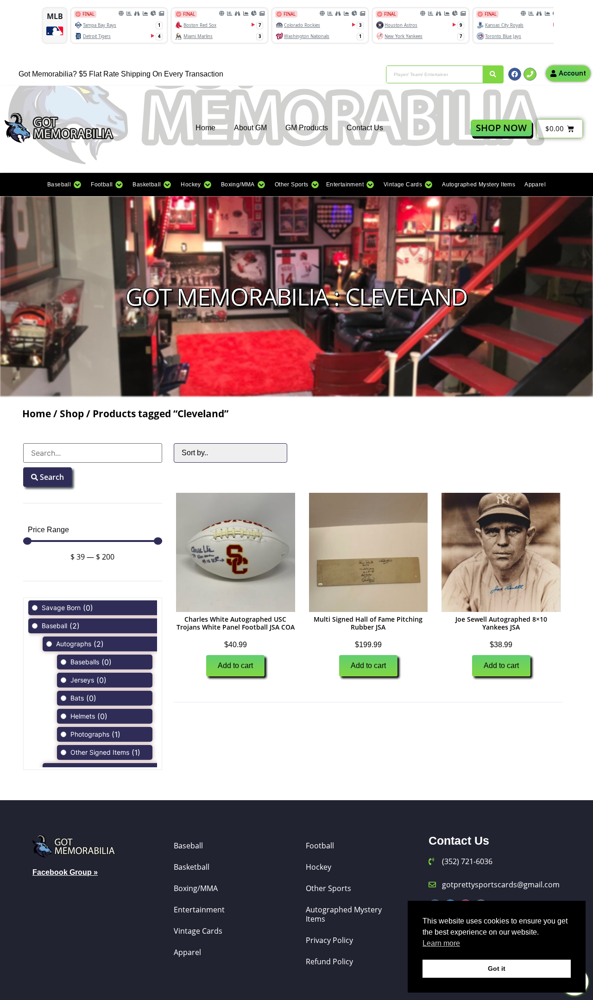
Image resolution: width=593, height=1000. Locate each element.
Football (320, 846)
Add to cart (235, 665)
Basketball (191, 867)
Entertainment (199, 909)
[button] (64, 184)
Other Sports (328, 888)
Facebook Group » (65, 872)
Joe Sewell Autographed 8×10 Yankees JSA (501, 623)
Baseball (188, 846)
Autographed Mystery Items (344, 914)
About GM (250, 128)
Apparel (187, 952)
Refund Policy (329, 961)
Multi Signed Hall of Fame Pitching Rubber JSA (368, 623)
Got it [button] (496, 968)
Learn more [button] (441, 943)
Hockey (318, 867)
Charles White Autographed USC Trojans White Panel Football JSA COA (236, 623)
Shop (72, 413)
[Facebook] (514, 74)
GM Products (306, 128)
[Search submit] (493, 74)
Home (205, 128)
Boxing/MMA (196, 888)
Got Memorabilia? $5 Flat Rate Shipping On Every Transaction (121, 74)
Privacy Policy (329, 940)
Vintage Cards (198, 931)
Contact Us (365, 128)
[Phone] (530, 74)
